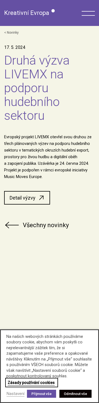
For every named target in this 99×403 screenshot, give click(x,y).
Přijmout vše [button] (41, 394)
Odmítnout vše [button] (75, 394)
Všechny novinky (46, 225)
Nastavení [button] (15, 393)
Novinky (13, 33)
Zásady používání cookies (31, 382)
